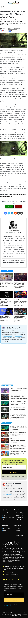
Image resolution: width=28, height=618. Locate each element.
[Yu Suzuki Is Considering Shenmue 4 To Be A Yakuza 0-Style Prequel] (20, 294)
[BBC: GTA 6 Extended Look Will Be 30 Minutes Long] (5, 390)
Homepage (6, 519)
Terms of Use (19, 517)
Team (4, 515)
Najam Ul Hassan (5, 28)
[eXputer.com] (14, 2)
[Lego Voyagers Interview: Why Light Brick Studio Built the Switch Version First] (5, 453)
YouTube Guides (20, 533)
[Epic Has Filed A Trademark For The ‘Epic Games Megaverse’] (6, 294)
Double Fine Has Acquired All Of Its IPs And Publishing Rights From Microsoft (18, 403)
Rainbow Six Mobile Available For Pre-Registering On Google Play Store (20, 318)
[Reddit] (15, 213)
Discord (18, 530)
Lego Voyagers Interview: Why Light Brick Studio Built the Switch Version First (18, 453)
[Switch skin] (26, 7)
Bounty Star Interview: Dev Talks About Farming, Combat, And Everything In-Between (18, 446)
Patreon (5, 533)
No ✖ (18, 206)
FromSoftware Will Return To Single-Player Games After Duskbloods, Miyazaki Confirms (18, 396)
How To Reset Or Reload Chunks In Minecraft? (5, 317)
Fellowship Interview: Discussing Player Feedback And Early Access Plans (17, 440)
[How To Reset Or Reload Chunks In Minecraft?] (6, 311)
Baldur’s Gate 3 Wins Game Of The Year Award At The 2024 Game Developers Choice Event (19, 284)
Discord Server (18, 336)
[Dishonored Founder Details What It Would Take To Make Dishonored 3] (5, 409)
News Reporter (9, 232)
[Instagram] (16, 579)
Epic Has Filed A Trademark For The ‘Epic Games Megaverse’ (5, 302)
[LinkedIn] (12, 213)
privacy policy (7, 605)
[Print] (21, 213)
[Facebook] (5, 213)
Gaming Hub (6, 528)
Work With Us (19, 535)
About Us (5, 512)
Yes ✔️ (9, 206)
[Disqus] (13, 363)
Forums (18, 528)
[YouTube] (13, 579)
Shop (4, 530)
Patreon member (7, 494)
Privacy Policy (19, 512)
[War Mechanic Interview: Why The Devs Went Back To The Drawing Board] (5, 434)
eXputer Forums (8, 336)
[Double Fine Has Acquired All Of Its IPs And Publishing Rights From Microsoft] (5, 403)
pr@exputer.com (17, 572)
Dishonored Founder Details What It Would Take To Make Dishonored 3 (17, 409)
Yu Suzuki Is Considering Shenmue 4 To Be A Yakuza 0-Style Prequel (20, 301)
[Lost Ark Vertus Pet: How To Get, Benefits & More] (6, 277)
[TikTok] (18, 579)
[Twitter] (8, 213)
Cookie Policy (19, 515)
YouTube (11, 134)
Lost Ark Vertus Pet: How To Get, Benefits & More (6, 283)
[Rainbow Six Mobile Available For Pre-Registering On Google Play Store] (20, 311)
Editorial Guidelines (8, 517)
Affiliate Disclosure (21, 519)
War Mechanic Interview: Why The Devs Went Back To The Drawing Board (18, 434)
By (1, 28)
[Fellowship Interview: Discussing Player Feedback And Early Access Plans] (5, 440)
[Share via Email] (18, 213)
